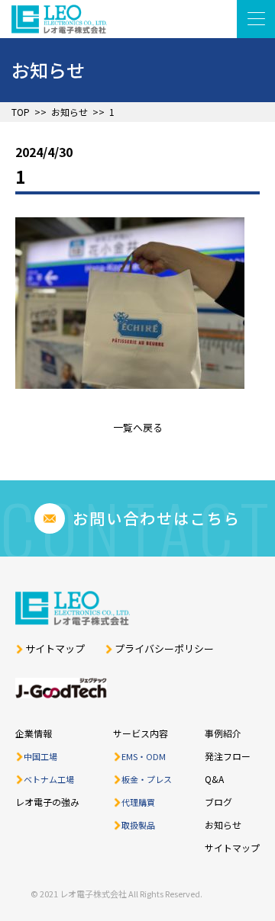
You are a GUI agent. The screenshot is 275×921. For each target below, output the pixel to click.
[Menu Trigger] (256, 19)
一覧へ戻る (138, 427)
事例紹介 (223, 733)
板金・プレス (146, 779)
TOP (20, 112)
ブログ (218, 801)
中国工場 (40, 756)
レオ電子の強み (47, 801)
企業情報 (33, 733)
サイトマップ (55, 649)
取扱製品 (138, 825)
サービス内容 (140, 733)
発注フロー (228, 755)
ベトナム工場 (49, 779)
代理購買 (138, 802)
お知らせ (69, 112)
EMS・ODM (143, 756)
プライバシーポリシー (164, 649)
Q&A (214, 778)
